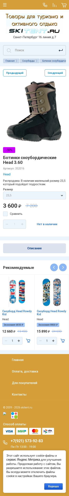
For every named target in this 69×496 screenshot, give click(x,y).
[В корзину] (28, 341)
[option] (34, 111)
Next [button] (63, 267)
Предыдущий (14, 72)
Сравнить (16, 214)
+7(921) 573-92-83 (27, 441)
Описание (34, 248)
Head (7, 174)
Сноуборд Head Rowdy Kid (17, 313)
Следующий (55, 72)
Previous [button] (54, 267)
